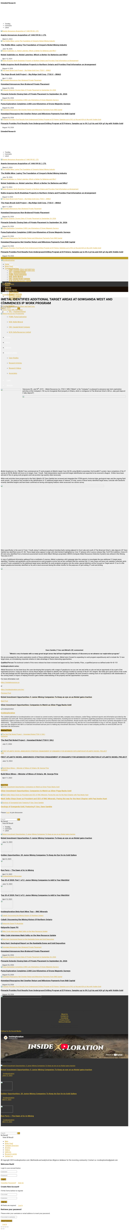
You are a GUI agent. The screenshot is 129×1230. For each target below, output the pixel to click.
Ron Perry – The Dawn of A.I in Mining (17, 870)
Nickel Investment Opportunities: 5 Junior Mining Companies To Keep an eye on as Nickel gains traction (46, 838)
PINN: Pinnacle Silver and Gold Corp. (22, 269)
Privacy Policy (64, 1020)
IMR (12, 310)
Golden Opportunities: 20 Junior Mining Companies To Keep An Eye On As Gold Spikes (39, 855)
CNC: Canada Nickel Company (19, 279)
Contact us (9, 1156)
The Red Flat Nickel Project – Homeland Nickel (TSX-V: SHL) (27, 740)
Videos (7, 342)
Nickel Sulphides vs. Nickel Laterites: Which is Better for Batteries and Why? (34, 55)
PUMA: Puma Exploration (18, 275)
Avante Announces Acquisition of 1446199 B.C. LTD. (23, 35)
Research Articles (15, 294)
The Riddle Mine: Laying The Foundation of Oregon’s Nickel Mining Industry (34, 45)
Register (9, 385)
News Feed (9, 266)
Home (7, 262)
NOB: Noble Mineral (16, 277)
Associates (13, 373)
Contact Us (64, 1016)
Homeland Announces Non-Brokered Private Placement (25, 84)
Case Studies (14, 292)
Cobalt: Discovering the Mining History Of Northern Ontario (26, 919)
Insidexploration (8, 306)
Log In (20, 1205)
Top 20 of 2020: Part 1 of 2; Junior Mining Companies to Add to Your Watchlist (35, 880)
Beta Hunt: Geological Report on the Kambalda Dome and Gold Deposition (33, 943)
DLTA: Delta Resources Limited (20, 281)
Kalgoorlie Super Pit (9, 927)
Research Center (11, 290)
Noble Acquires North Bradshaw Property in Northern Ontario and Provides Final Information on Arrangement (48, 64)
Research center (11, 1154)
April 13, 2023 (6, 308)
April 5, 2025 (6, 1100)
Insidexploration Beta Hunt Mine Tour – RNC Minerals (24, 912)
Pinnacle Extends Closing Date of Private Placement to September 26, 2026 (34, 94)
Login (8, 380)
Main (6, 1141)
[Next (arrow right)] (3, 1228)
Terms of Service (64, 1022)
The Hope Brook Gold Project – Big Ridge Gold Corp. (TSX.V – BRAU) (31, 74)
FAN (2, 753)
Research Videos (15, 296)
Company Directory (12, 268)
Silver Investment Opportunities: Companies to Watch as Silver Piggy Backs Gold (36, 791)
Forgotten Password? (8, 1183)
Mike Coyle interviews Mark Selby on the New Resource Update (28, 935)
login (8, 813)
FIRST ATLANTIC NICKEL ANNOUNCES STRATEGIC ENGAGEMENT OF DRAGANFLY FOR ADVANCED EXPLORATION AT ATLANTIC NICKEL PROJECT (64, 757)
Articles (8, 337)
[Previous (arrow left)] (1, 1228)
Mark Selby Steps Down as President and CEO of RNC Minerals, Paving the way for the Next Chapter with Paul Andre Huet (54, 799)
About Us (64, 1014)
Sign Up (21, 1183)
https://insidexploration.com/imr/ (12, 690)
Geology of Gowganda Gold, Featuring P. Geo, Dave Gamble (26, 807)
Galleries (8, 287)
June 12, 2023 (7, 1075)
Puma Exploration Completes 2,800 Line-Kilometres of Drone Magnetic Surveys (35, 104)
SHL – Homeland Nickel (17, 273)
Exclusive (4, 736)
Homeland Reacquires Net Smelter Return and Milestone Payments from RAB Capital (38, 114)
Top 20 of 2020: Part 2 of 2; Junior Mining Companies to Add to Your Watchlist (35, 895)
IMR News (19, 310)
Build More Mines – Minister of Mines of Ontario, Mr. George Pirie (29, 774)
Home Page (6, 310)
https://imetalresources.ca (10, 682)
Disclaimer (64, 1018)
